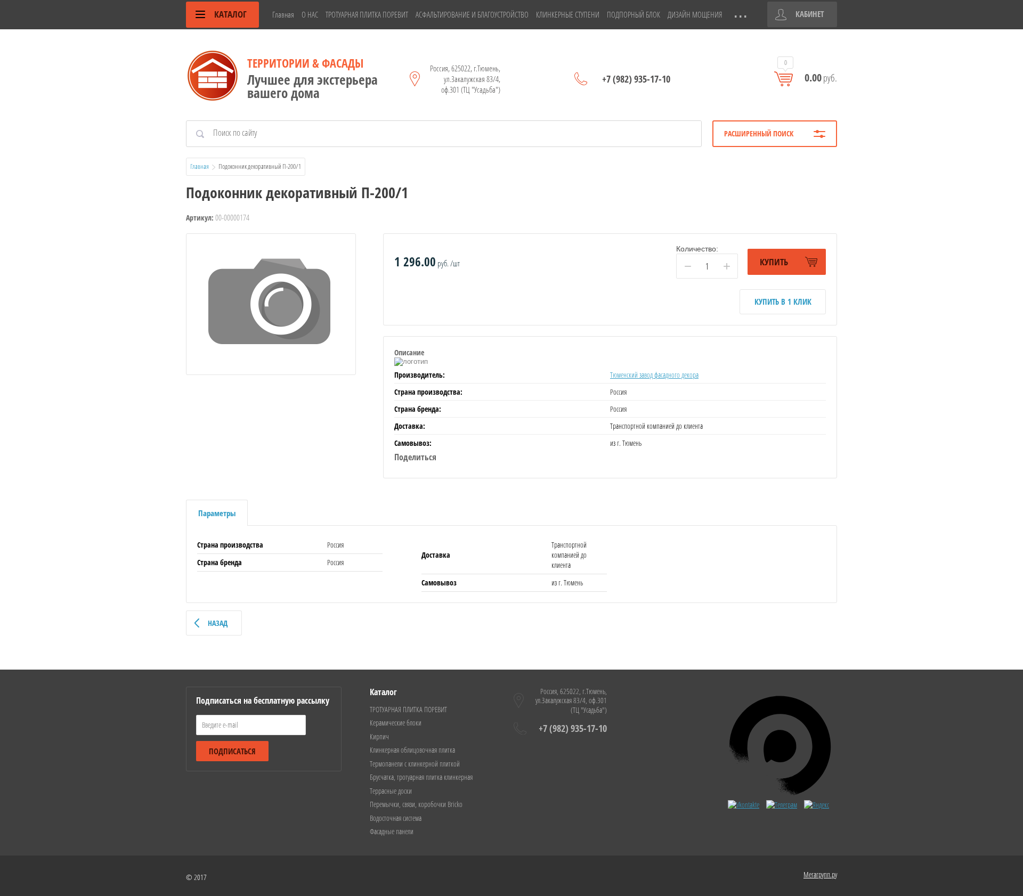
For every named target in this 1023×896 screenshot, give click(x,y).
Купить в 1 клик (782, 301)
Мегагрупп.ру (820, 874)
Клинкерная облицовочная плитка (412, 750)
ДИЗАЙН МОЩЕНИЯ (695, 14)
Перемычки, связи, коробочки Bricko (416, 804)
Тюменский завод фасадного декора (654, 375)
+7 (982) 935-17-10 (636, 78)
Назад (218, 623)
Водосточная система (395, 818)
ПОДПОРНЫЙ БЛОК (633, 14)
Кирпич (379, 736)
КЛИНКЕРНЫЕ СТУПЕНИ (567, 14)
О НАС (310, 14)
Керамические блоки (395, 723)
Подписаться (232, 751)
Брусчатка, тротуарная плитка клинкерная (421, 777)
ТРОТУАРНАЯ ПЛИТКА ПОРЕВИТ (367, 14)
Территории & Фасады (305, 63)
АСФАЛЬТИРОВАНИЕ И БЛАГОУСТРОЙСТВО (472, 14)
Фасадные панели (391, 831)
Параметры (217, 513)
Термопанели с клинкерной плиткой (415, 764)
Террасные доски (391, 791)
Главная (283, 14)
